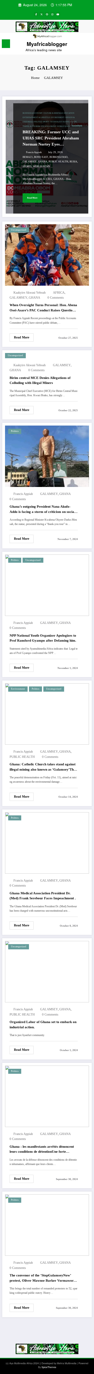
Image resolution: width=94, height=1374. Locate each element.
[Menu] (6, 43)
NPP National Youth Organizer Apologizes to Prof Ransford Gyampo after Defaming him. (43, 638)
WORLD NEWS (41, 166)
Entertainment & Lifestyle (36, 117)
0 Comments (55, 297)
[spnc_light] (88, 45)
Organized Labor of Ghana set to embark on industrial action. (43, 1024)
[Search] (80, 44)
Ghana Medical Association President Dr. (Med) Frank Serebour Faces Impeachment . (43, 895)
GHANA (42, 161)
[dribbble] (47, 14)
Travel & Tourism (31, 126)
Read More (32, 198)
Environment (57, 117)
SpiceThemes (49, 1367)
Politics (38, 122)
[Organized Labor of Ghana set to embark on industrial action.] (47, 971)
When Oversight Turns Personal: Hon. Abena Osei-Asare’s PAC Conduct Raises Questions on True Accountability (43, 308)
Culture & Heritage (53, 113)
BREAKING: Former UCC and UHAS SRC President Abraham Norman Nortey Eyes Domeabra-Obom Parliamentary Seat (51, 138)
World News (63, 126)
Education (69, 113)
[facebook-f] (36, 14)
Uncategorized (48, 126)
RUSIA (73, 161)
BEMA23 (28, 157)
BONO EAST (41, 157)
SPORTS (27, 166)
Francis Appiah (34, 152)
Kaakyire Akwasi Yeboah (29, 292)
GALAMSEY (30, 161)
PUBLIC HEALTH (58, 161)
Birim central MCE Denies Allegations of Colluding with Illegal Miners (40, 380)
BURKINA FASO (59, 157)
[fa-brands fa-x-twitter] (41, 14)
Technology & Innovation (63, 122)
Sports (46, 122)
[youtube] (58, 14)
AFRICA (59, 292)
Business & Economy (33, 113)
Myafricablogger (47, 44)
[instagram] (52, 14)
